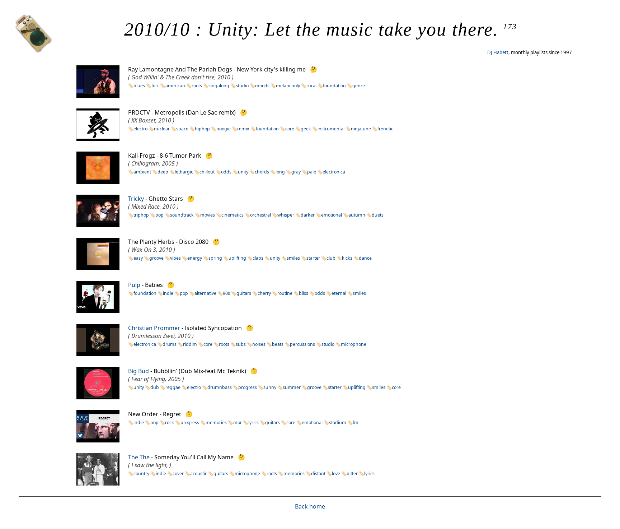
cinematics (232, 215)
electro (140, 129)
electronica (334, 172)
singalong (218, 86)
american (175, 86)
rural (311, 86)
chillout (207, 172)
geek (306, 129)
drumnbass (219, 387)
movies (207, 215)
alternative (205, 293)
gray (296, 172)
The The (139, 457)
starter (313, 258)
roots (197, 86)
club (331, 258)
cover (178, 473)
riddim (190, 344)
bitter (352, 473)
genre (358, 86)
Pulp (134, 285)
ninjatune (361, 129)
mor (237, 422)
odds (226, 172)
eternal (339, 293)
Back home (310, 506)
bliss (303, 293)
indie (168, 293)
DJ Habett (497, 52)
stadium (337, 422)
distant (318, 473)
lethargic (184, 172)
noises (259, 344)
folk (155, 86)
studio (242, 86)
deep (163, 172)
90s (226, 293)
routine (284, 293)
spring (215, 258)
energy (194, 258)
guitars (243, 293)
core (289, 129)
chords (262, 172)
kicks (347, 258)
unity (243, 172)
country (141, 473)
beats (277, 344)
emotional (331, 215)
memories (216, 422)
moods (262, 86)
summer (292, 387)
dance (365, 258)
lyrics (253, 422)
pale (311, 172)
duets (378, 215)
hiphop (202, 129)
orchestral (260, 215)
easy (138, 258)
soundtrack (182, 215)
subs (241, 344)
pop (159, 215)
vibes (175, 258)
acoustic (198, 473)
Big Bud (138, 371)
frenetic (385, 129)
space (182, 129)
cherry (264, 293)
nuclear (162, 129)
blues (139, 86)
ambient (142, 172)
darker (308, 215)
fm (355, 422)
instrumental (331, 129)
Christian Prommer (154, 328)
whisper (285, 215)
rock (169, 422)
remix (243, 129)
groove (156, 258)
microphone (353, 344)
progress (247, 387)
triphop (141, 215)
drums (170, 344)
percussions (302, 344)
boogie (223, 129)
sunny (269, 387)
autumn (356, 215)
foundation (334, 86)
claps (258, 258)
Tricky (136, 199)
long (280, 172)
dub (154, 387)
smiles (293, 258)
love (336, 473)
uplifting (237, 258)
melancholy (288, 86)
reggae (172, 387)
